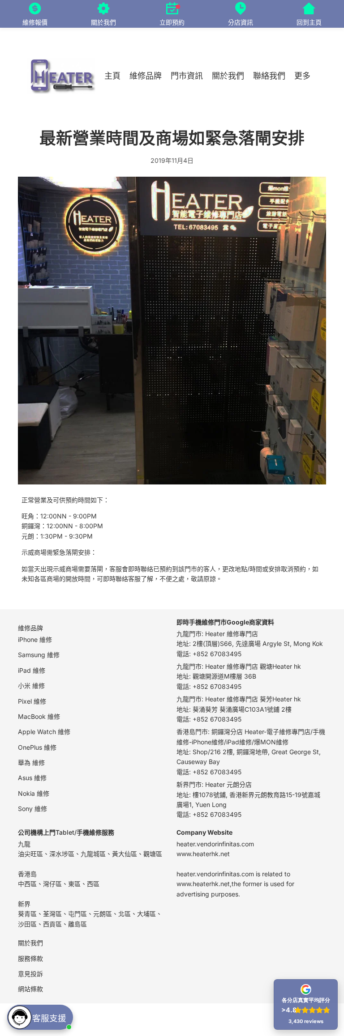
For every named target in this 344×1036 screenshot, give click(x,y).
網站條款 (30, 989)
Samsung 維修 (39, 654)
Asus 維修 (32, 777)
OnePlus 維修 (37, 747)
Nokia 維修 (33, 793)
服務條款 (30, 958)
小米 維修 (31, 685)
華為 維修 (31, 762)
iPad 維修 (31, 670)
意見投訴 (30, 973)
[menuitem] (302, 76)
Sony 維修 (32, 808)
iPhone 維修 (35, 639)
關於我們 (30, 943)
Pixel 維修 (32, 701)
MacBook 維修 (39, 716)
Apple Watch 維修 (44, 731)
